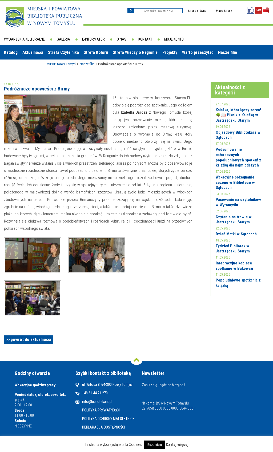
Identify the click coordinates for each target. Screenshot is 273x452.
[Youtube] (258, 10)
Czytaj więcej (177, 445)
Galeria (63, 39)
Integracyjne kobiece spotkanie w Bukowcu (234, 266)
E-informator (93, 39)
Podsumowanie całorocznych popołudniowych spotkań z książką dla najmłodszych (238, 157)
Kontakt (145, 39)
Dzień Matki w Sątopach (236, 234)
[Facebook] (250, 10)
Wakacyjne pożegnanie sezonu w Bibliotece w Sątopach (235, 182)
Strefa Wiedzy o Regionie (135, 52)
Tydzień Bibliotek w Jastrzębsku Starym (233, 249)
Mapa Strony (224, 11)
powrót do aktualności (31, 339)
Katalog (11, 52)
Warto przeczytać (197, 52)
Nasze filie (227, 52)
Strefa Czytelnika (63, 52)
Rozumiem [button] (154, 445)
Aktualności (32, 52)
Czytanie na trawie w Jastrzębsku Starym (234, 220)
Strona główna (197, 11)
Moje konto (174, 39)
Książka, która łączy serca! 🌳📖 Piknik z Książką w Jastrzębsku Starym (238, 115)
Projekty (169, 52)
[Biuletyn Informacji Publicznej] (266, 10)
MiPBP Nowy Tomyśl (61, 64)
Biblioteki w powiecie (25, 66)
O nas (121, 39)
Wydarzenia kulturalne (24, 39)
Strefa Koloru (96, 52)
